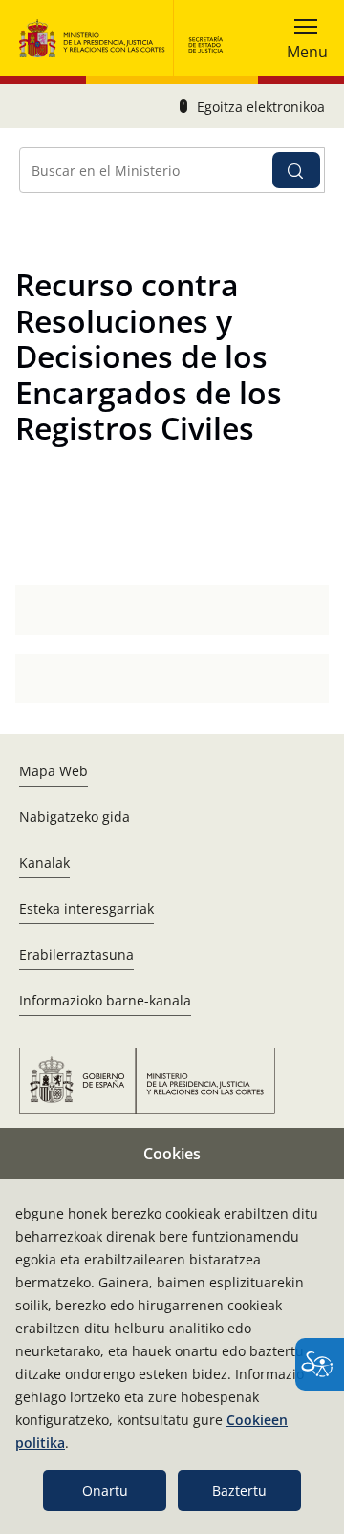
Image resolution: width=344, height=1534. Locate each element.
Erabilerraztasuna (76, 954)
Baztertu (239, 1490)
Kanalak (44, 862)
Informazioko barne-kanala (105, 1000)
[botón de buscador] (296, 170)
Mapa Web (53, 771)
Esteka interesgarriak (86, 908)
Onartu (105, 1490)
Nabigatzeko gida (74, 817)
